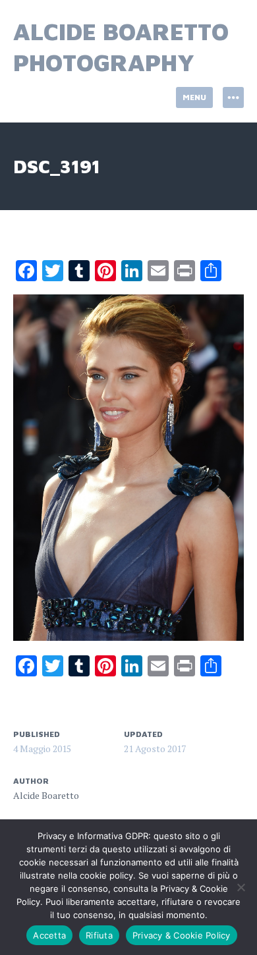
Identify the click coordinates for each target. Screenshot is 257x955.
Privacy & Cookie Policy (181, 935)
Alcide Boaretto (46, 795)
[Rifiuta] (240, 887)
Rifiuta (99, 935)
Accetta (49, 935)
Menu (194, 97)
